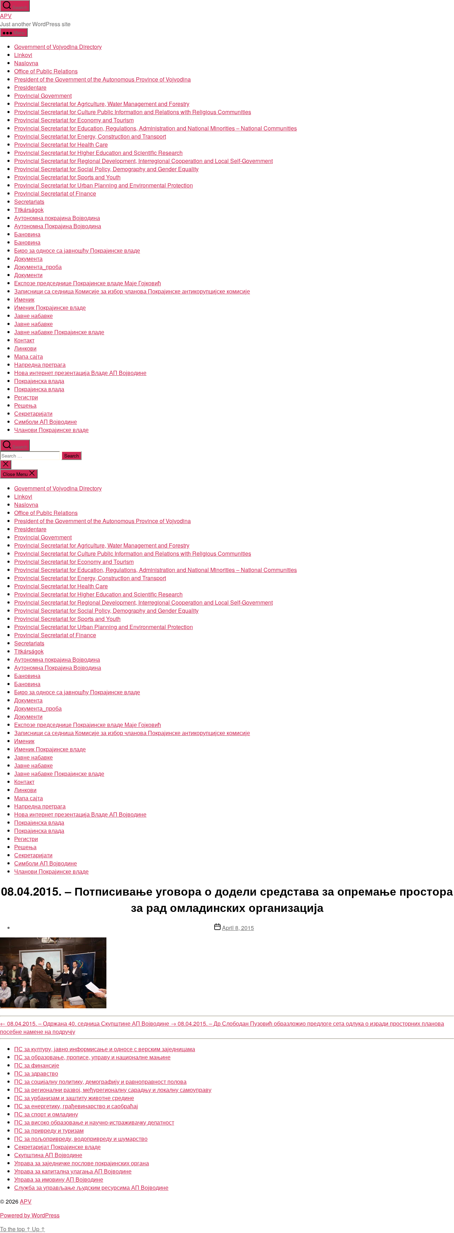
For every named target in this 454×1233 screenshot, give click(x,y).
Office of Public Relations (46, 71)
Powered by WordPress (30, 1215)
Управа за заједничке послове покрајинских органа (81, 1163)
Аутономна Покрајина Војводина (57, 226)
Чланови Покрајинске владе (51, 430)
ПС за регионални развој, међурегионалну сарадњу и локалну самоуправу (112, 1090)
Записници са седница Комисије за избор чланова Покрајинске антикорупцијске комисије (132, 291)
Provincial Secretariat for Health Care (61, 144)
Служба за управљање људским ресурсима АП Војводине (91, 1187)
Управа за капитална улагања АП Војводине (73, 1171)
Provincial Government (43, 95)
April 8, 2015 (238, 928)
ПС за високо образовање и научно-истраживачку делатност (94, 1122)
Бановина (27, 234)
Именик (24, 299)
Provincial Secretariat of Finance (55, 193)
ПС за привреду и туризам (49, 1130)
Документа (28, 258)
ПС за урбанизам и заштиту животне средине (74, 1098)
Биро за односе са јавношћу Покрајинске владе (77, 250)
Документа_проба (38, 267)
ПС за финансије (36, 1065)
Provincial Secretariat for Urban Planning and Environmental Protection (103, 185)
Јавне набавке (33, 316)
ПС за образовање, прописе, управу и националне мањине (92, 1057)
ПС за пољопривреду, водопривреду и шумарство (81, 1138)
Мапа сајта (28, 356)
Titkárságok (29, 210)
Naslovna (26, 63)
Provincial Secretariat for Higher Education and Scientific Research (98, 152)
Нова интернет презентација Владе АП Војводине (80, 373)
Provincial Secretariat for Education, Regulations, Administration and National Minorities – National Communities (155, 128)
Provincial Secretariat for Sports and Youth (67, 177)
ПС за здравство (36, 1073)
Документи (28, 275)
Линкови (25, 348)
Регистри (26, 397)
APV (6, 16)
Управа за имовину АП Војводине (58, 1179)
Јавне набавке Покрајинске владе (59, 332)
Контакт (24, 340)
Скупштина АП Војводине (48, 1155)
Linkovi (23, 55)
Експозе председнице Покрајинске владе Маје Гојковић (87, 283)
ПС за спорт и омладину (46, 1114)
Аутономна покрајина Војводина (57, 218)
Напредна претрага (40, 364)
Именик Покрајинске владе (50, 307)
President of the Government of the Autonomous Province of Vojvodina (102, 79)
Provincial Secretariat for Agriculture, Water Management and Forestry (101, 104)
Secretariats (29, 201)
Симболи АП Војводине (45, 421)
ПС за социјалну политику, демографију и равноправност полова (100, 1081)
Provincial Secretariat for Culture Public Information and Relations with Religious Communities (132, 112)
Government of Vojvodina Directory (58, 47)
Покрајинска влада (39, 381)
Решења (25, 405)
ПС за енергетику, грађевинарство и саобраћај (76, 1106)
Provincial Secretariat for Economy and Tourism (74, 120)
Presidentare (30, 87)
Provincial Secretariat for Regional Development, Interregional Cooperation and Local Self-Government (143, 161)
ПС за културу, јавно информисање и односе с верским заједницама (104, 1049)
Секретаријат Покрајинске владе (57, 1147)
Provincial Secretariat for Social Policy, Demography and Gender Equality (106, 169)
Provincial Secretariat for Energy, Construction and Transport (90, 136)
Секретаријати (33, 413)
